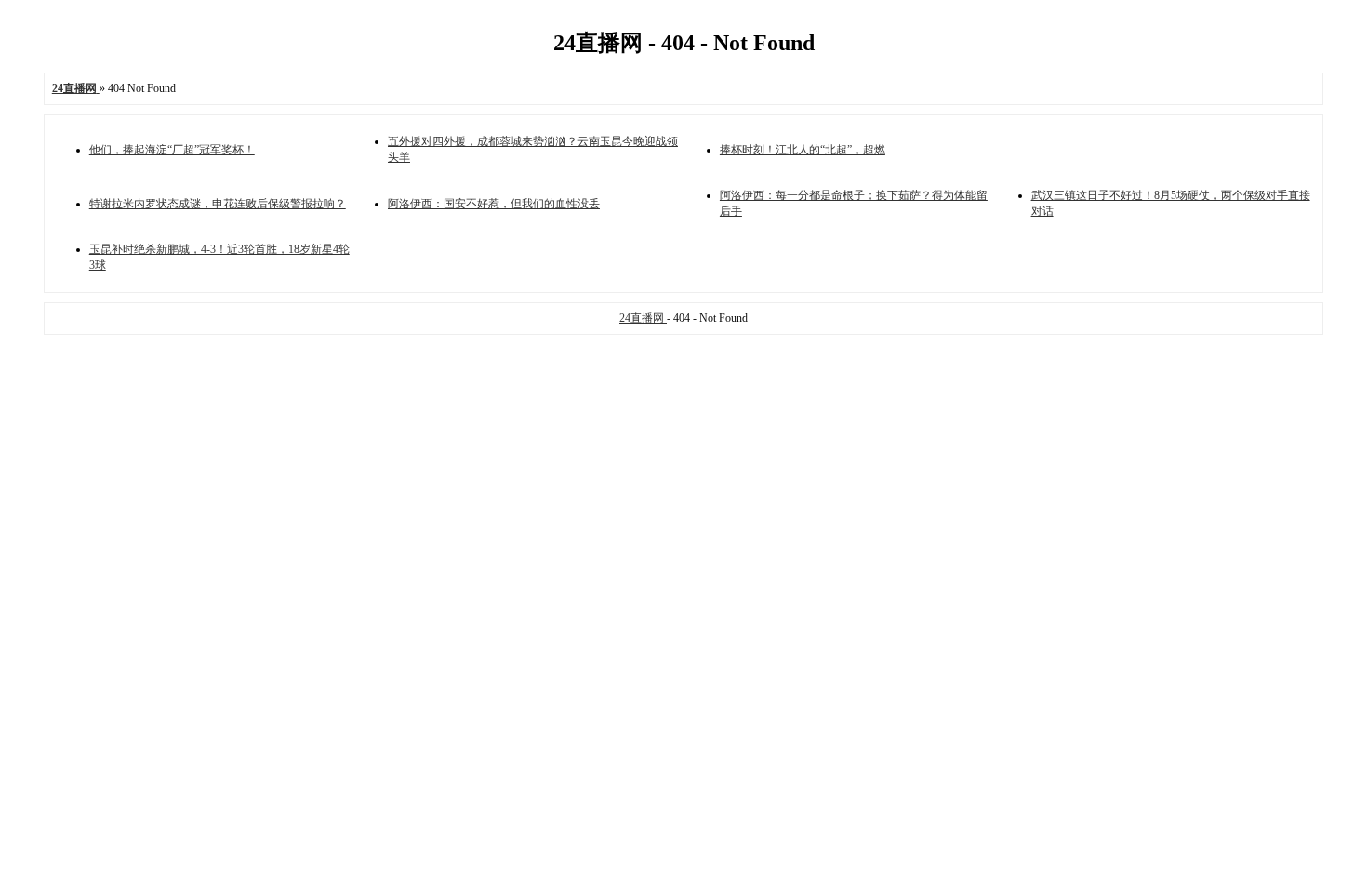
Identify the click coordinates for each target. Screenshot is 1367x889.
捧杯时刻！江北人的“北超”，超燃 (802, 149)
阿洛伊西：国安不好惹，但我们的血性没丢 (494, 203)
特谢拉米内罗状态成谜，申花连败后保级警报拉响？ (217, 203)
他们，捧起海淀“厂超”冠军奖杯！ (172, 149)
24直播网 (643, 318)
